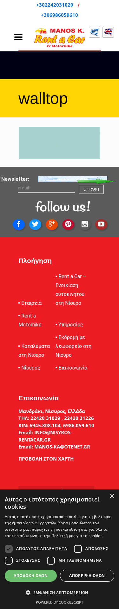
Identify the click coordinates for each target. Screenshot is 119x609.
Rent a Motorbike (30, 320)
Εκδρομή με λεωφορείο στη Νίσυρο (73, 346)
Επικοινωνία (72, 368)
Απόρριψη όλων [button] (87, 575)
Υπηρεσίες (70, 325)
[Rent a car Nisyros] (59, 37)
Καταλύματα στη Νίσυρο (34, 350)
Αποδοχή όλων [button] (31, 575)
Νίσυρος (30, 368)
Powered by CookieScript (59, 602)
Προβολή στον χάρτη (46, 458)
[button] (59, 592)
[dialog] (59, 549)
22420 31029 (45, 418)
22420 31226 (78, 418)
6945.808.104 (44, 425)
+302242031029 (55, 5)
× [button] (111, 496)
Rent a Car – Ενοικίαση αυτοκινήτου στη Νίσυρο (71, 289)
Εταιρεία (31, 303)
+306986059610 (59, 15)
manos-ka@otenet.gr (61, 446)
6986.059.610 (78, 425)
